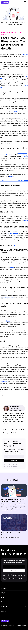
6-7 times (17, 112)
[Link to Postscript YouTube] (21, 554)
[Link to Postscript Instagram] (10, 554)
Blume (26, 220)
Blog (2, 22)
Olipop (11, 176)
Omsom (8, 321)
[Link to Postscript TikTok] (2, 554)
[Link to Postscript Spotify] (25, 554)
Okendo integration (8, 297)
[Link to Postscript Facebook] (6, 554)
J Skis (12, 267)
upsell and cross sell (12, 233)
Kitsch (15, 245)
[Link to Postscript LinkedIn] (13, 554)
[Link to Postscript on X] (17, 554)
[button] (25, 2)
